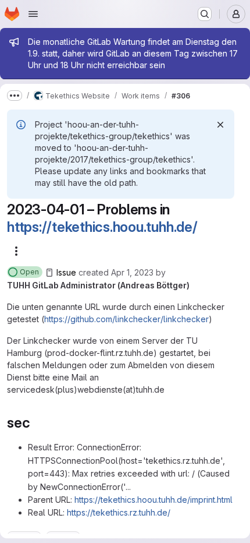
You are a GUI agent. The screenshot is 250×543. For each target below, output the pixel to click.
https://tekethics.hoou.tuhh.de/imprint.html (153, 500)
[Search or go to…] (205, 14)
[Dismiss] (220, 125)
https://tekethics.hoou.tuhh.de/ (102, 226)
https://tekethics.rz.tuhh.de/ (118, 512)
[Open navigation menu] (33, 14)
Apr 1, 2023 (132, 272)
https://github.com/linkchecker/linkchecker (126, 319)
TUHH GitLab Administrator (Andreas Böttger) (98, 285)
